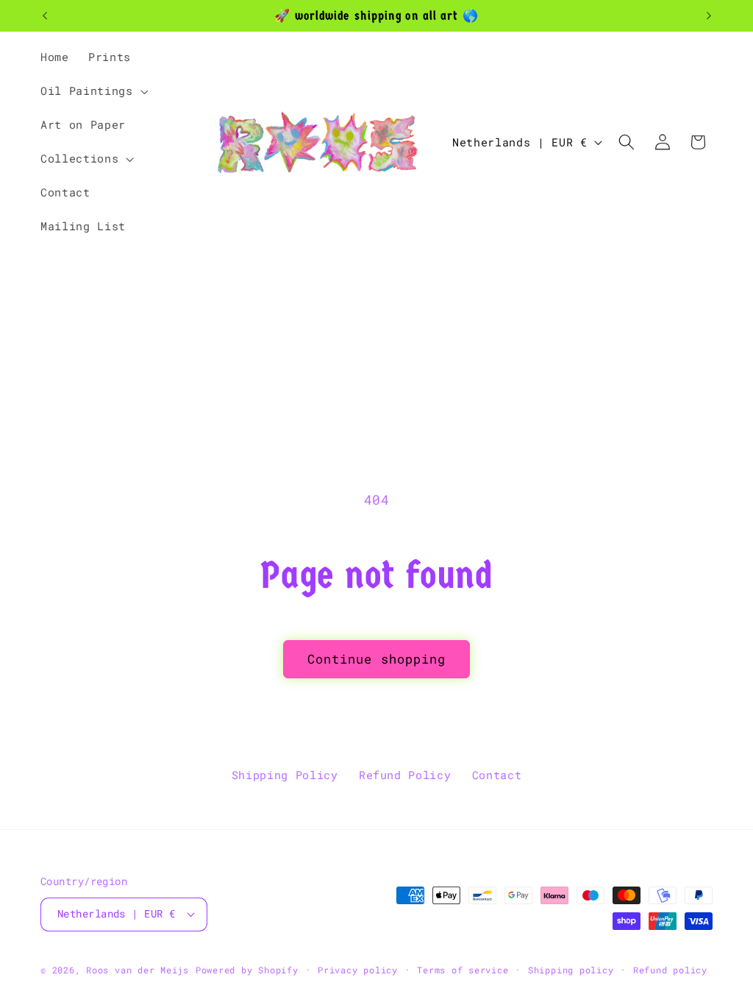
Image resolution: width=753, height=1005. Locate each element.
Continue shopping (376, 659)
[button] (92, 91)
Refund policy (670, 970)
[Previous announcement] (45, 16)
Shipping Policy (285, 774)
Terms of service (462, 970)
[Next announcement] (709, 16)
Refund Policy (405, 774)
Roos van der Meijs (137, 970)
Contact (497, 774)
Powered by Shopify (247, 970)
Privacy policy (358, 970)
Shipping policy (571, 970)
